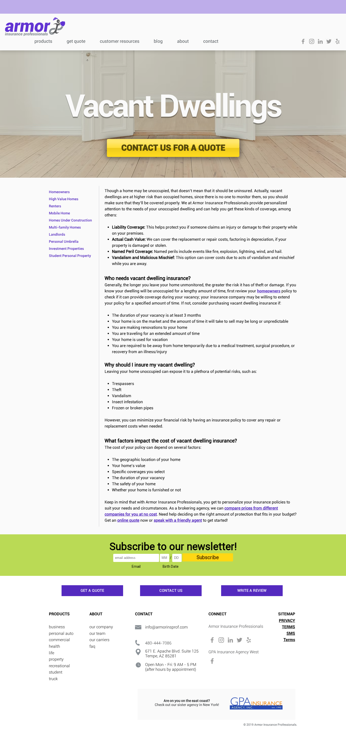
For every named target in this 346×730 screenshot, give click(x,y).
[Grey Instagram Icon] (311, 41)
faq (92, 646)
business (57, 626)
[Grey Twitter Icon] (328, 41)
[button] (123, 40)
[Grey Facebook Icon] (303, 41)
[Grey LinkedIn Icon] (320, 41)
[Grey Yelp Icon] (337, 41)
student (55, 672)
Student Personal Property (70, 256)
